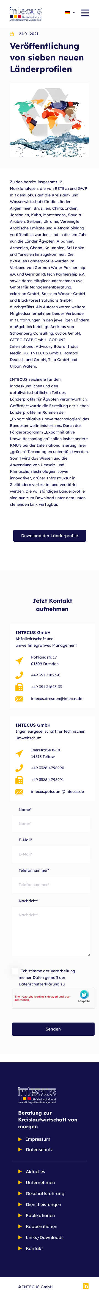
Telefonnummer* (34, 870)
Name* (25, 809)
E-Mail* (25, 839)
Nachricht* (28, 900)
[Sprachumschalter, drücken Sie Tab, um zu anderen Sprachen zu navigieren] (70, 12)
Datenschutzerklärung (39, 984)
